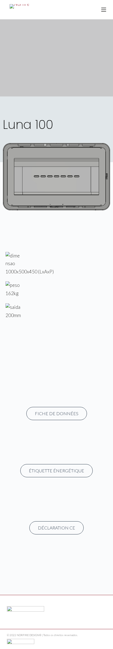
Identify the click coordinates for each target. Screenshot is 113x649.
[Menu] (103, 9)
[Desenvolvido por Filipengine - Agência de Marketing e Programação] (20, 641)
